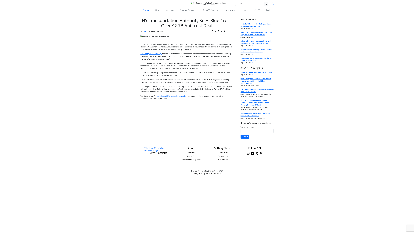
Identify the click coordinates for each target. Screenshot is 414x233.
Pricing (146, 10)
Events (245, 10)
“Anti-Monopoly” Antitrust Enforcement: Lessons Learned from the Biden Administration (256, 81)
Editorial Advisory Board (192, 159)
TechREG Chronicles (211, 10)
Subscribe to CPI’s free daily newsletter (171, 96)
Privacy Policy (198, 173)
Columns (170, 10)
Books (268, 10)
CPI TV (257, 10)
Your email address (247, 127)
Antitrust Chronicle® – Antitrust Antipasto (256, 72)
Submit (245, 137)
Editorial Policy (192, 156)
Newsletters (223, 159)
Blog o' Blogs (231, 10)
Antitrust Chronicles (188, 10)
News (157, 10)
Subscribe (162, 153)
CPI (144, 31)
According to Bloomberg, (151, 54)
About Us (191, 153)
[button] (274, 4)
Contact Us (223, 153)
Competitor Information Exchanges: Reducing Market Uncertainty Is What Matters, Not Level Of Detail (255, 102)
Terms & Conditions (213, 173)
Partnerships (223, 156)
